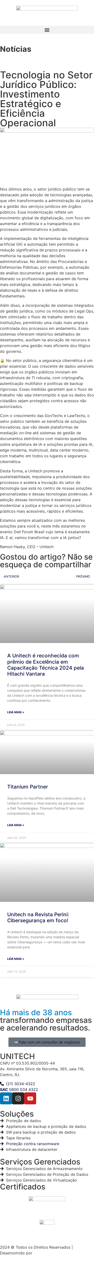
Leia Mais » (15, 712)
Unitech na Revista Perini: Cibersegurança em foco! (38, 917)
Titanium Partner (27, 787)
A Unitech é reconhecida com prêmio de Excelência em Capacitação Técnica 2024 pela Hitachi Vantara (45, 665)
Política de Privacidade (21, 1264)
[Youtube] (30, 1098)
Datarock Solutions (51, 1253)
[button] (47, 30)
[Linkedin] (6, 1098)
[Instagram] (18, 1098)
